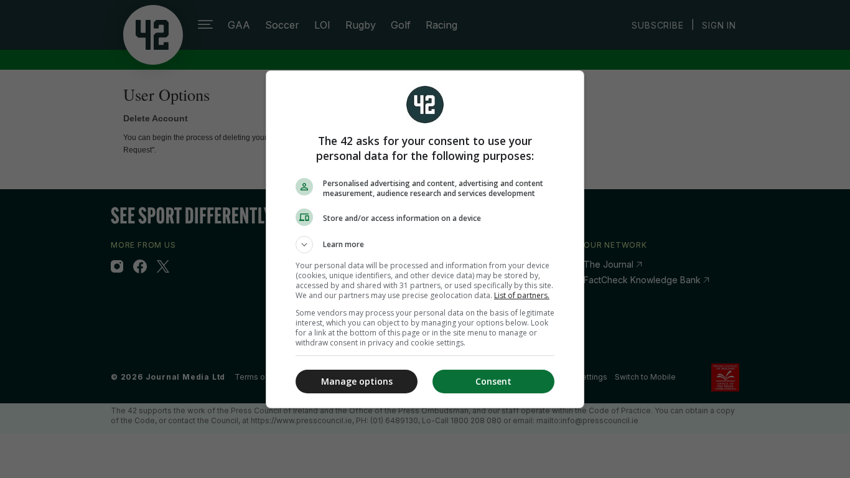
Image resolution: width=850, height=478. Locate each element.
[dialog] (425, 239)
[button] (425, 244)
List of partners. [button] (521, 295)
